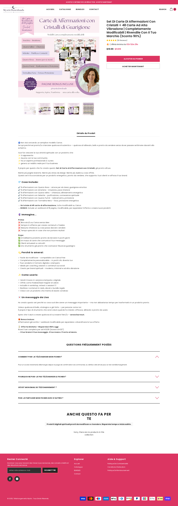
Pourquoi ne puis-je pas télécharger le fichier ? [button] (42, 376)
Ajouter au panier (133, 59)
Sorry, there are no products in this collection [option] (89, 433)
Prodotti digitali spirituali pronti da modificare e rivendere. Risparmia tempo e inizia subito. (89, 424)
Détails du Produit (86, 133)
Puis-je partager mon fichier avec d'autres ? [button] (40, 398)
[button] (89, 356)
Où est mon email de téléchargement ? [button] (37, 387)
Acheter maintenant (133, 66)
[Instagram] (17, 478)
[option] (58, 57)
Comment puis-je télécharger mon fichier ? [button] (40, 357)
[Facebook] (10, 478)
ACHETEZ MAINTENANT (104, 2)
